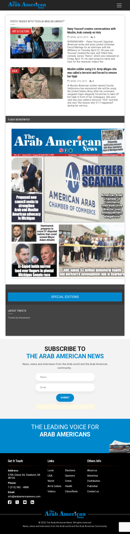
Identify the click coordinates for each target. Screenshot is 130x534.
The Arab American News (59, 522)
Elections (70, 470)
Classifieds (71, 491)
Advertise (92, 475)
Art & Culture (54, 486)
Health (68, 486)
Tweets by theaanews (19, 317)
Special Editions (65, 297)
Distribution (93, 480)
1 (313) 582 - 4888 (18, 487)
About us (92, 470)
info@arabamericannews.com (24, 496)
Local (51, 470)
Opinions (70, 475)
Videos (51, 491)
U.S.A (14, 71)
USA (50, 475)
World (51, 480)
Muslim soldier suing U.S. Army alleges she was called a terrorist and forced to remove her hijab (92, 72)
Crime (68, 480)
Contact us (93, 491)
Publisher (92, 486)
